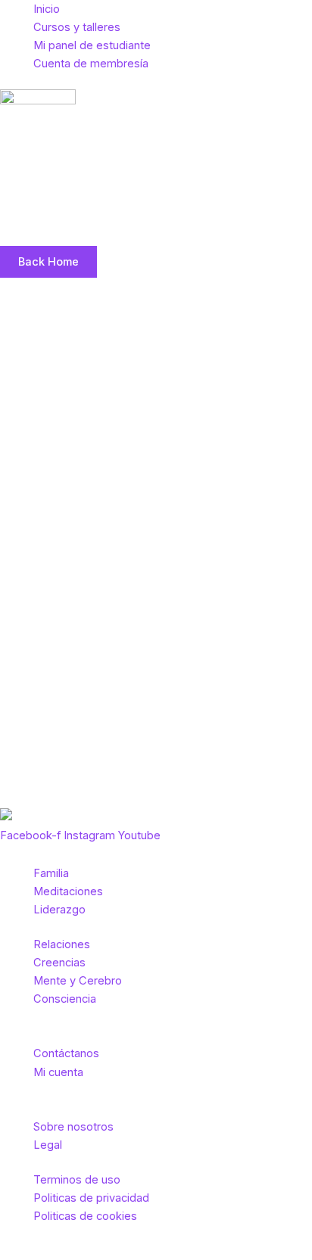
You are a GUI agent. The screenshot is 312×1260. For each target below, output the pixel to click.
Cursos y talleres (76, 27)
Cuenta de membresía (90, 63)
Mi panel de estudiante (92, 45)
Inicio (46, 9)
